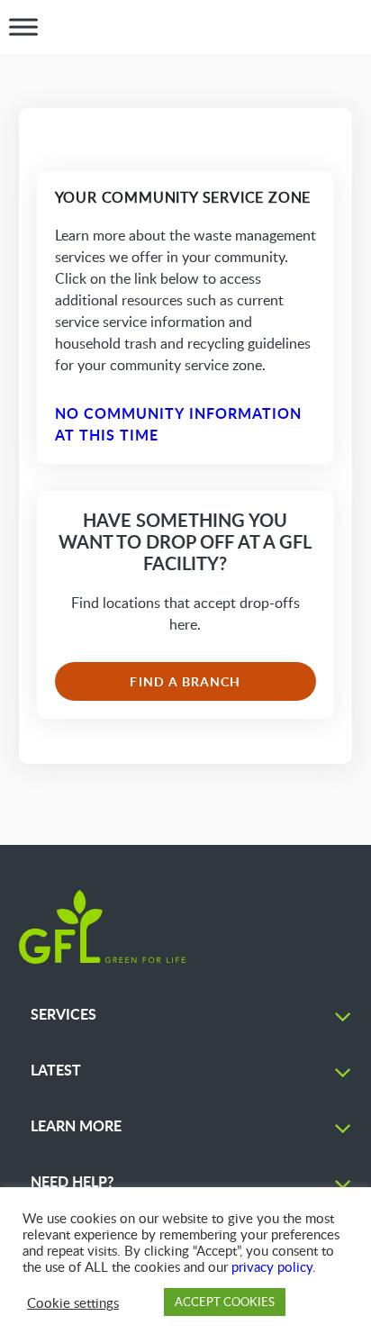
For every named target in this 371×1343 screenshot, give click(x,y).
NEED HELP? (72, 1181)
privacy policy (271, 1266)
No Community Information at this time (179, 424)
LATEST (56, 1069)
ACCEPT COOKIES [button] (225, 1301)
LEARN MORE (76, 1125)
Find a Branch (185, 681)
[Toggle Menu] (23, 27)
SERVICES (63, 1013)
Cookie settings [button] (73, 1302)
